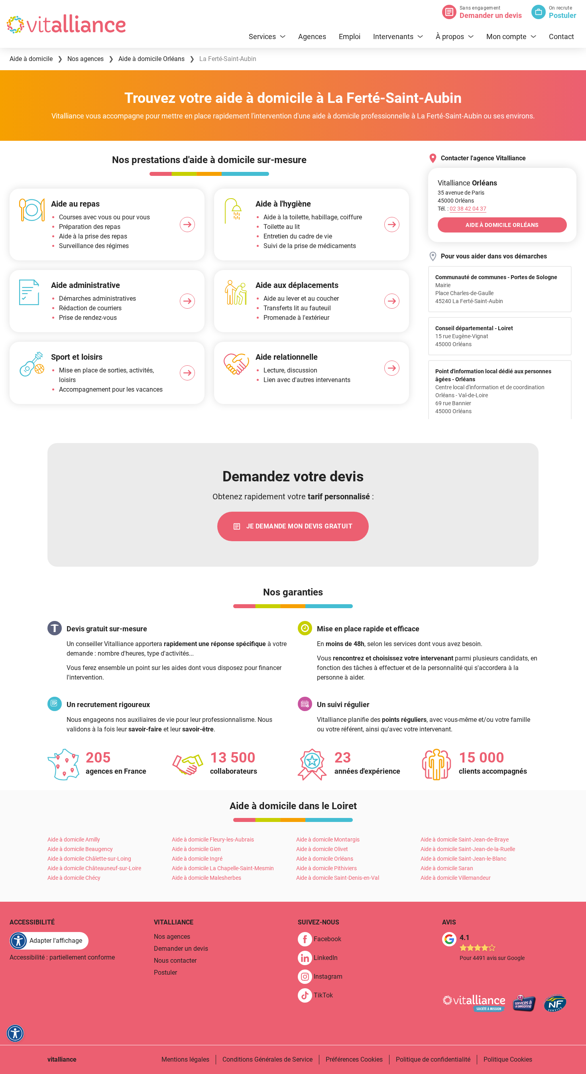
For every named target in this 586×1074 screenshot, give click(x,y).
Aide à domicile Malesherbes (206, 878)
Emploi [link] (349, 36)
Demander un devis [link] (181, 948)
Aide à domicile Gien (196, 849)
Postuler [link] (165, 972)
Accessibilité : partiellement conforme (62, 957)
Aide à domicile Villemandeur (456, 878)
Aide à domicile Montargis (328, 839)
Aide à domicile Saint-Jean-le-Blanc (463, 858)
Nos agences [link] (172, 936)
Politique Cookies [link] (508, 1059)
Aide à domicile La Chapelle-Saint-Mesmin (223, 868)
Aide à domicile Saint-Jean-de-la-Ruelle (468, 849)
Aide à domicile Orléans (324, 858)
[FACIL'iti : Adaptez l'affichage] (15, 1033)
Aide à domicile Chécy (73, 878)
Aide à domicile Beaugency (80, 849)
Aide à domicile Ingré (197, 858)
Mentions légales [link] (185, 1059)
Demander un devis (491, 15)
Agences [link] (312, 36)
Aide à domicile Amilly (73, 839)
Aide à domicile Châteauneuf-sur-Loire (94, 868)
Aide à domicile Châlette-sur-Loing (89, 858)
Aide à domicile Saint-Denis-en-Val (337, 878)
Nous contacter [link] (175, 960)
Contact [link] (561, 36)
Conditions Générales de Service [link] (267, 1059)
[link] (293, 526)
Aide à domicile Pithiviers (326, 868)
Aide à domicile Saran (447, 868)
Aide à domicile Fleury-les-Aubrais (213, 839)
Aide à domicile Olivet (322, 849)
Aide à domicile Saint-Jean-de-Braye (465, 839)
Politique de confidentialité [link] (433, 1059)
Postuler (562, 15)
